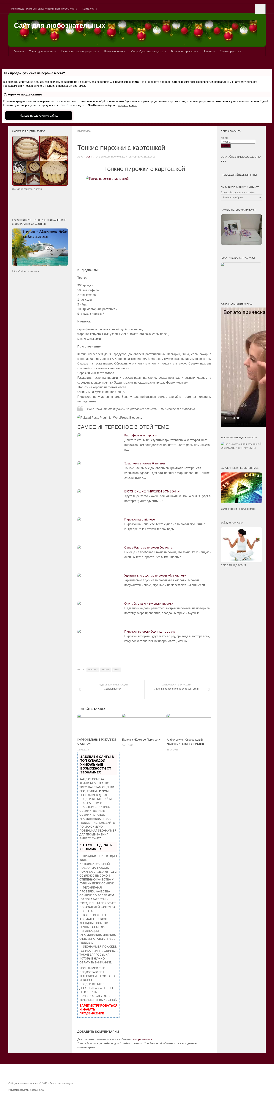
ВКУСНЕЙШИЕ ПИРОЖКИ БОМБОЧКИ (152, 491)
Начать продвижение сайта (39, 115)
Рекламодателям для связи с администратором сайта (44, 8)
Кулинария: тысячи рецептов (78, 51)
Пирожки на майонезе (139, 519)
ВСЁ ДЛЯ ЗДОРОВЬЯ (233, 565)
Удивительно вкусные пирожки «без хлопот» (155, 575)
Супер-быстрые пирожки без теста (148, 547)
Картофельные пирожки (141, 435)
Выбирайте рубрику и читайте (237, 192)
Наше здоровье (113, 51)
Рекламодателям (18, 1089)
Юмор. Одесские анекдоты (146, 51)
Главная (19, 51)
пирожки (105, 669)
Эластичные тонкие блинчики (144, 463)
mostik (90, 156)
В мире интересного (183, 51)
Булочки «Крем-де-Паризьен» (141, 739)
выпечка (84, 131)
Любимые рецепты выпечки (27, 189)
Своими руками (229, 51)
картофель (93, 669)
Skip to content (9, 1)
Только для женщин (41, 51)
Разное (208, 51)
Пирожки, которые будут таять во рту (149, 631)
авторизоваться (142, 1039)
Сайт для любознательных (59, 25)
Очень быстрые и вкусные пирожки (148, 603)
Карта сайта (89, 8)
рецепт (116, 669)
